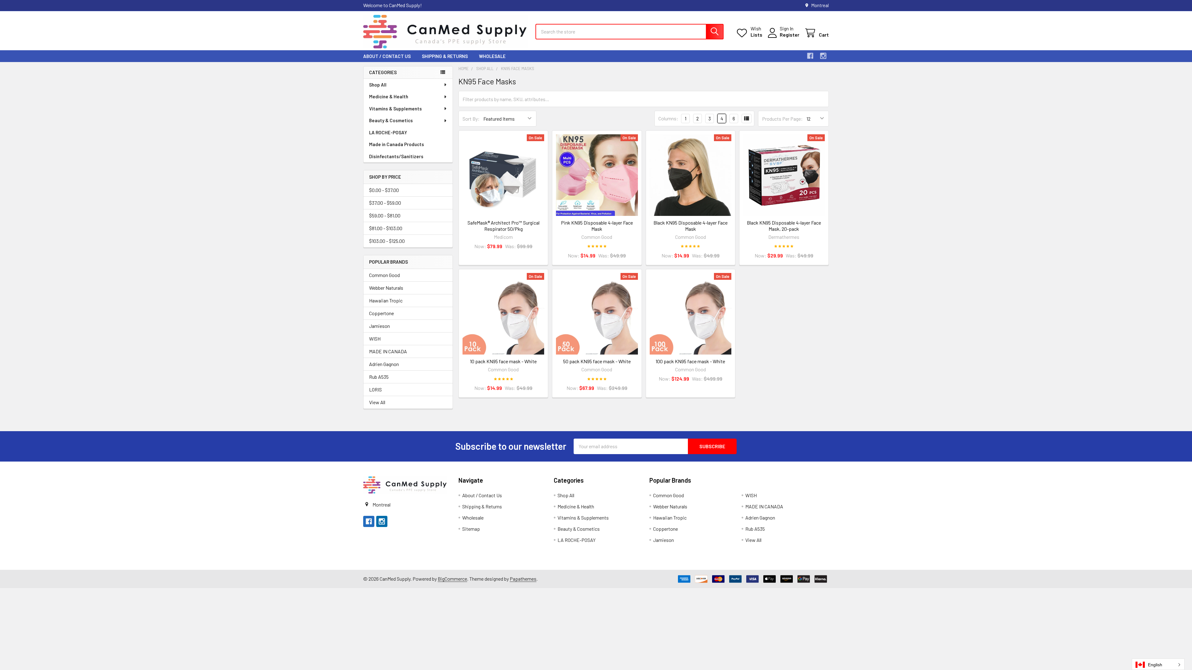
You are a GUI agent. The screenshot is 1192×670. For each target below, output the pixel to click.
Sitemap (471, 529)
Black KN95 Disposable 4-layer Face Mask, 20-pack (784, 226)
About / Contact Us (387, 56)
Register (789, 35)
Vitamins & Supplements (395, 108)
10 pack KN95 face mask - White (503, 361)
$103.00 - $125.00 (387, 241)
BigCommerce (452, 579)
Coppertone (381, 313)
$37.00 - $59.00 (385, 203)
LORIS (375, 389)
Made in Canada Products (396, 144)
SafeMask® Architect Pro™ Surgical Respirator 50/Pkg (503, 226)
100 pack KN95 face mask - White (690, 361)
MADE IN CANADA (388, 351)
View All (377, 402)
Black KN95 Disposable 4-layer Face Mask (690, 226)
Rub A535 (379, 377)
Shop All (377, 84)
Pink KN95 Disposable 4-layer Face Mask (597, 226)
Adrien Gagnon (384, 364)
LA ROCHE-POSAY (388, 132)
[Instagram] (823, 55)
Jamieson (379, 326)
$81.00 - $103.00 (385, 228)
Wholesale (492, 56)
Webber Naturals (386, 288)
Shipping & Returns (445, 56)
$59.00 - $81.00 (384, 215)
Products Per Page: (782, 119)
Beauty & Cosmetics (391, 120)
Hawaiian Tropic (386, 300)
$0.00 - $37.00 (384, 190)
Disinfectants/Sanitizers (396, 156)
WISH (375, 339)
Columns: (668, 118)
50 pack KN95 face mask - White (597, 361)
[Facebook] (810, 55)
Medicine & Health (388, 96)
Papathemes (523, 579)
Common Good (384, 275)
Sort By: (471, 119)
